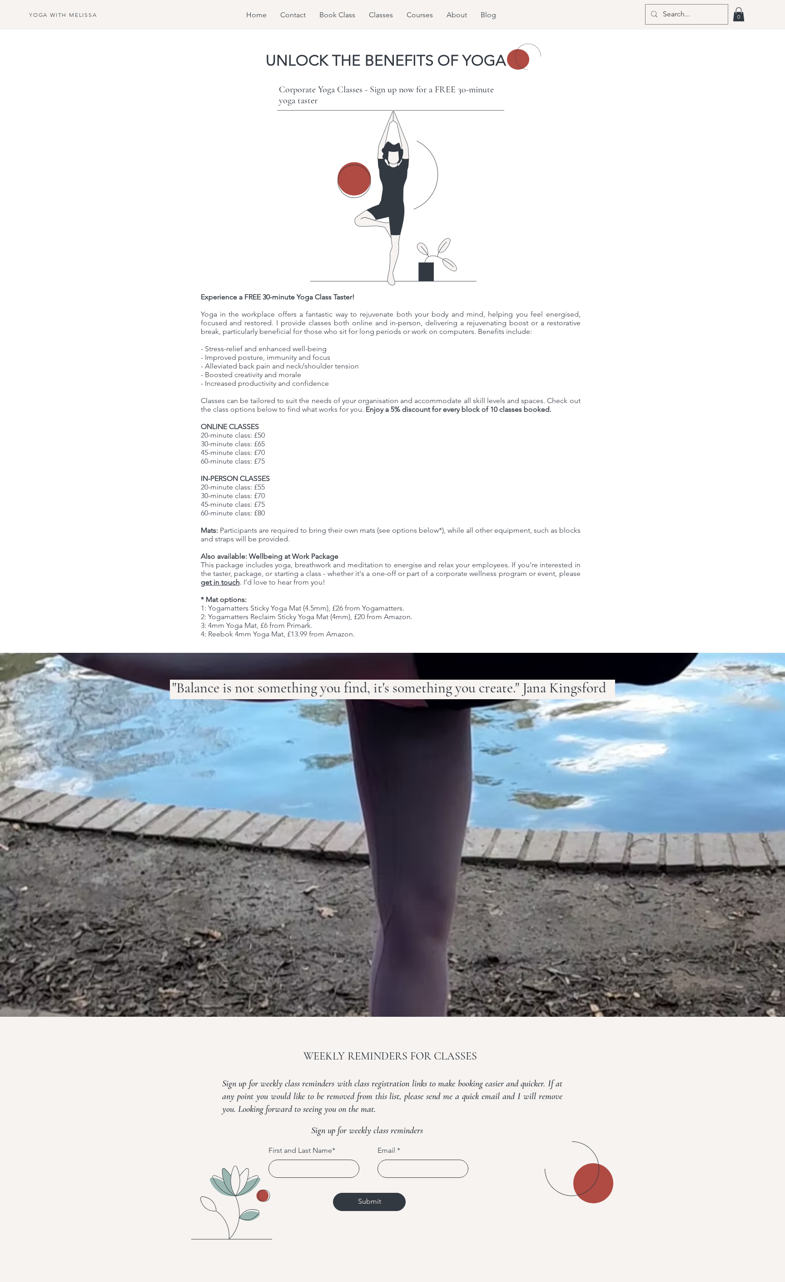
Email (386, 1150)
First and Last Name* (301, 1150)
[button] (739, 14)
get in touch (220, 582)
